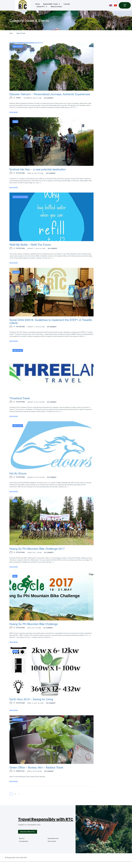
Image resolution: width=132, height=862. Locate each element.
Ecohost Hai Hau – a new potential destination (37, 169)
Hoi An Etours (17, 473)
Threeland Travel (19, 398)
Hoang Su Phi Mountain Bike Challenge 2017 (37, 548)
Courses (67, 4)
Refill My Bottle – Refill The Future (30, 244)
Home (37, 4)
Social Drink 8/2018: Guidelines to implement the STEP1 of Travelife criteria (50, 321)
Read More (13, 112)
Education (16, 272)
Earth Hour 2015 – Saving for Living (31, 699)
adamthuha (19, 771)
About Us (21, 838)
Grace (17, 98)
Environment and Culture (20, 197)
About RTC (41, 6)
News (14, 501)
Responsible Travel (50, 4)
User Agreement (23, 841)
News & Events (56, 6)
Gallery (15, 121)
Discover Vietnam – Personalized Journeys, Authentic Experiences (49, 94)
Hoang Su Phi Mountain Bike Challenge (33, 624)
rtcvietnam (19, 173)
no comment (49, 98)
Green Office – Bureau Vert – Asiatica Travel (36, 767)
